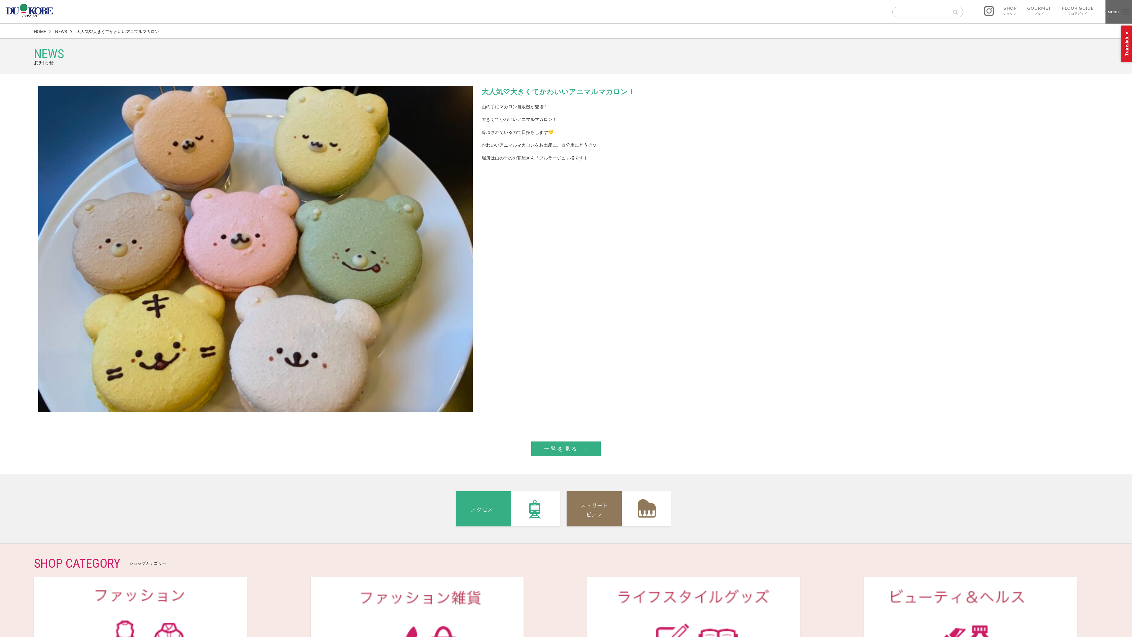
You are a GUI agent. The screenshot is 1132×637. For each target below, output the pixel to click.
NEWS (61, 31)
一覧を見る (561, 449)
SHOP (1009, 11)
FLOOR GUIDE (1078, 11)
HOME (40, 31)
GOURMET (1039, 11)
